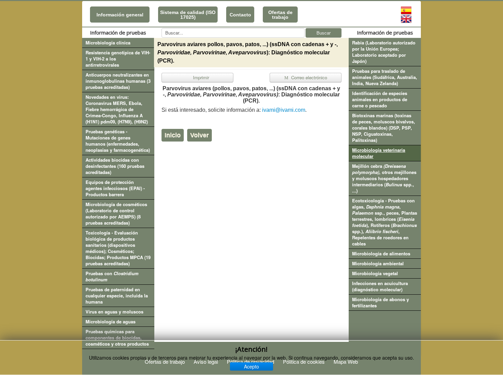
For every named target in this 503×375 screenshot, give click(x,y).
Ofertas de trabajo (280, 15)
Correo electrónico (308, 77)
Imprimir (200, 77)
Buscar (324, 32)
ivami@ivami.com (283, 110)
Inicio (173, 135)
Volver (199, 135)
